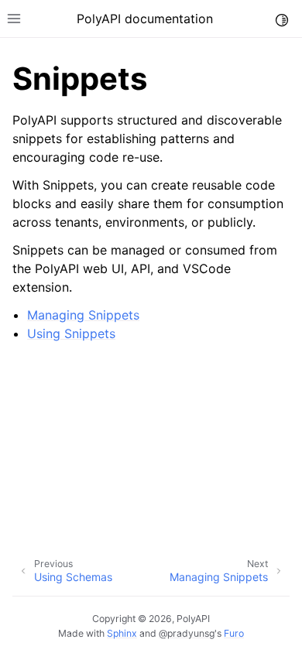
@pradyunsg (186, 633)
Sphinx (122, 633)
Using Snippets (71, 333)
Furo (234, 633)
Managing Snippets (83, 315)
